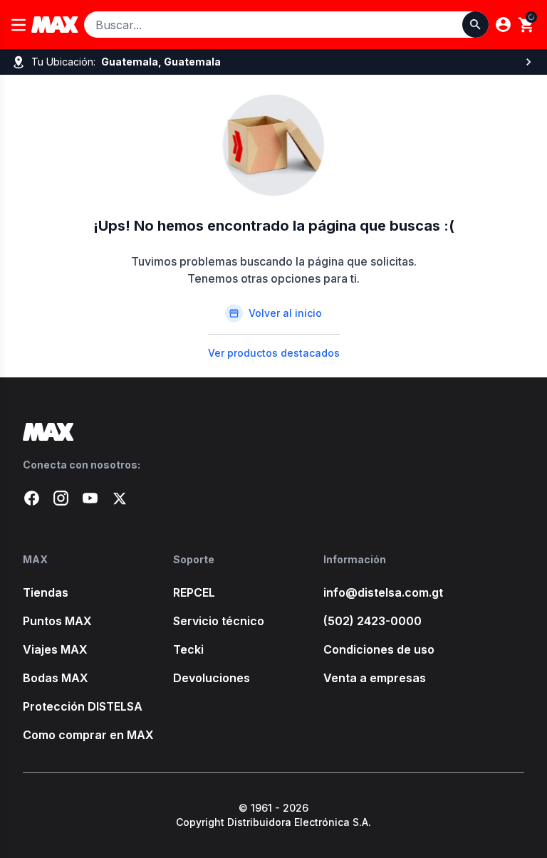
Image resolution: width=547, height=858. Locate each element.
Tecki (188, 649)
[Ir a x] (119, 498)
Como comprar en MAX (88, 735)
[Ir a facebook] (32, 498)
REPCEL (194, 592)
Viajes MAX (55, 649)
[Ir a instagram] (61, 498)
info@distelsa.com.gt (383, 592)
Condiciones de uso (378, 649)
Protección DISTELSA (82, 706)
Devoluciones (211, 678)
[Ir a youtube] (90, 498)
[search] (527, 25)
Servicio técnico (218, 621)
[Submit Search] (475, 24)
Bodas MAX (55, 678)
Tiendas (45, 592)
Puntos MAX (57, 621)
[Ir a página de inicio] (273, 432)
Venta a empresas (374, 678)
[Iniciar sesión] (503, 24)
